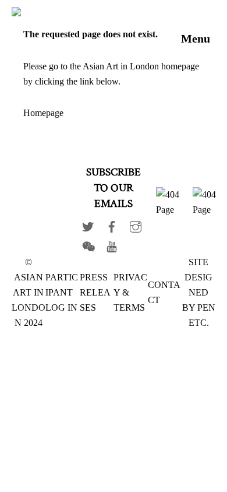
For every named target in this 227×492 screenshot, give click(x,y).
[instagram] (136, 224)
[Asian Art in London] (84, 13)
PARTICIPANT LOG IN (61, 292)
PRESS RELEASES (95, 292)
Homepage (43, 113)
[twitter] (88, 224)
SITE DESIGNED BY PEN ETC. (198, 292)
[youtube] (112, 244)
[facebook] (112, 224)
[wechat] (88, 244)
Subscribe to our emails (113, 188)
